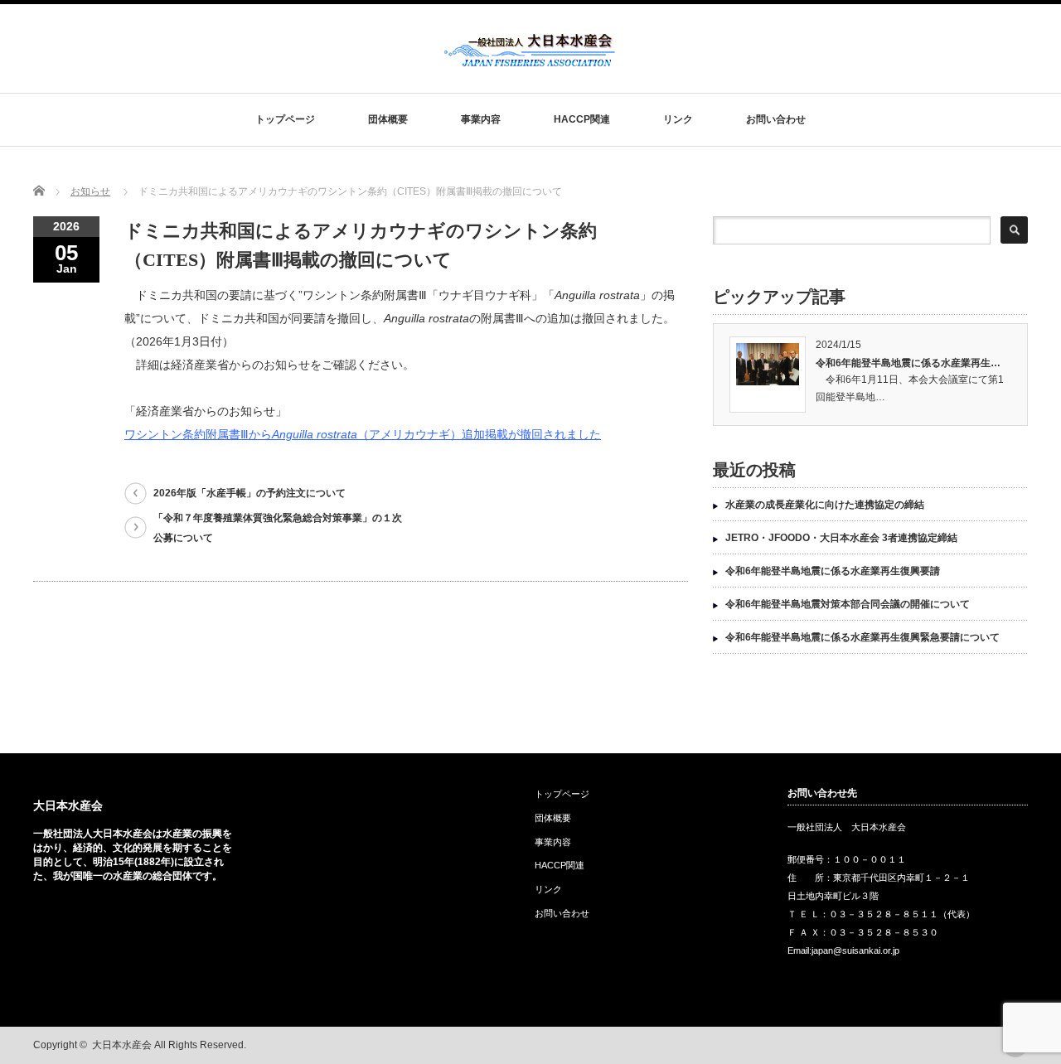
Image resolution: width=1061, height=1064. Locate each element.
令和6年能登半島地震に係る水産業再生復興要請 (832, 571)
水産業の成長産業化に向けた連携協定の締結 (824, 504)
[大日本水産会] (530, 61)
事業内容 (481, 119)
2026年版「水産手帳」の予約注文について (249, 493)
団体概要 (388, 119)
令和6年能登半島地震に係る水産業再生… (908, 363)
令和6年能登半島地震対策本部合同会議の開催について (847, 604)
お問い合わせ (776, 119)
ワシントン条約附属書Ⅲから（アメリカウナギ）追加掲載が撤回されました (362, 434)
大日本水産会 (68, 805)
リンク (678, 119)
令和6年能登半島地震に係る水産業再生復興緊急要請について (862, 637)
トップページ (285, 119)
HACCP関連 (582, 119)
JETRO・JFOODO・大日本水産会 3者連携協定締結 (841, 538)
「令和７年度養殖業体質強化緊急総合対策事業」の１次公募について (277, 528)
